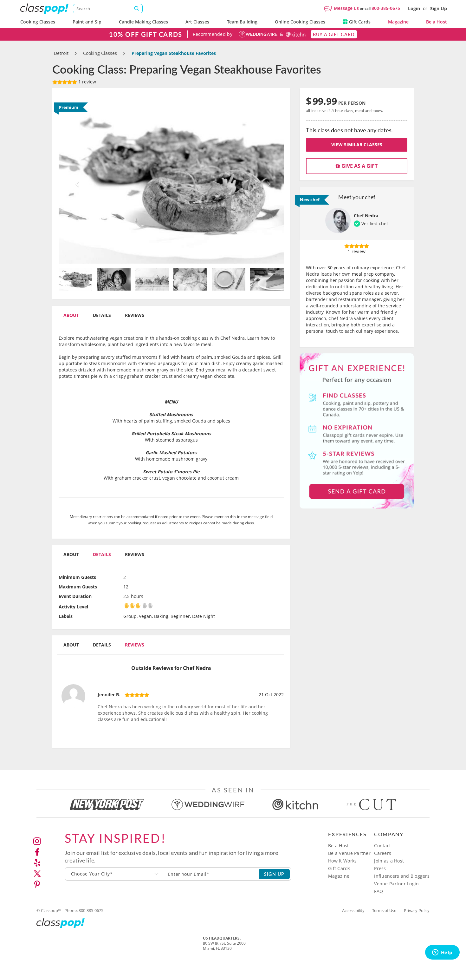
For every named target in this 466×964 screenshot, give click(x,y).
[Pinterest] (37, 884)
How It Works (342, 861)
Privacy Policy (417, 910)
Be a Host (436, 22)
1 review (86, 82)
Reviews (134, 315)
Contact (382, 846)
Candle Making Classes (143, 22)
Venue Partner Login (396, 884)
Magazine (398, 22)
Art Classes (197, 22)
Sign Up (438, 8)
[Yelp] (37, 863)
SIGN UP (274, 874)
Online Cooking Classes (300, 22)
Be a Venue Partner (349, 853)
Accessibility (353, 910)
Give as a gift (359, 165)
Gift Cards (359, 22)
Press (380, 868)
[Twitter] (37, 873)
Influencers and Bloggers (402, 876)
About (71, 315)
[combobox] (113, 874)
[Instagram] (37, 841)
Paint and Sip (87, 22)
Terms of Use (384, 910)
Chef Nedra (366, 216)
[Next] (267, 179)
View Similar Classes (356, 144)
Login (414, 8)
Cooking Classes (37, 22)
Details (102, 315)
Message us (346, 8)
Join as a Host (389, 861)
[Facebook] (37, 852)
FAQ (378, 891)
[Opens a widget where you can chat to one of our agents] (442, 953)
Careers (382, 853)
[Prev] (76, 179)
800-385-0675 (386, 8)
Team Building (242, 22)
